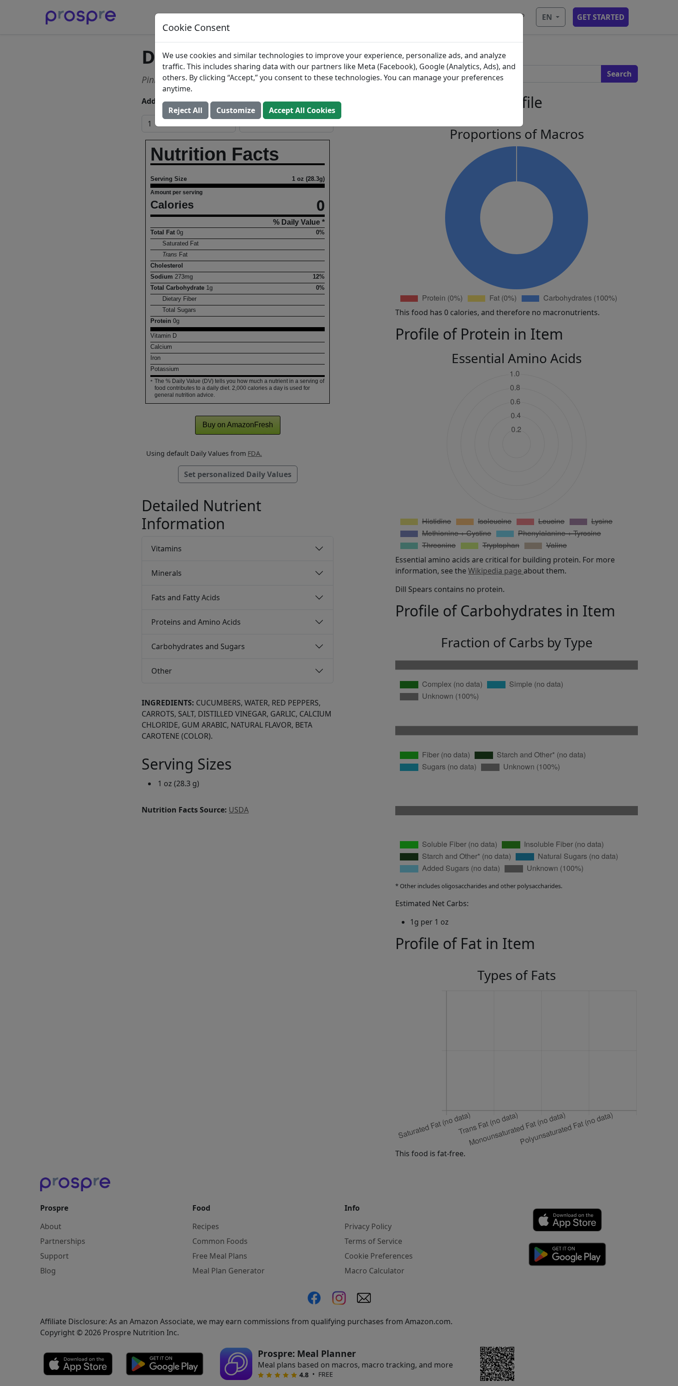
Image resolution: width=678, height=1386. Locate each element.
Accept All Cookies (302, 110)
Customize (235, 110)
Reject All (185, 110)
